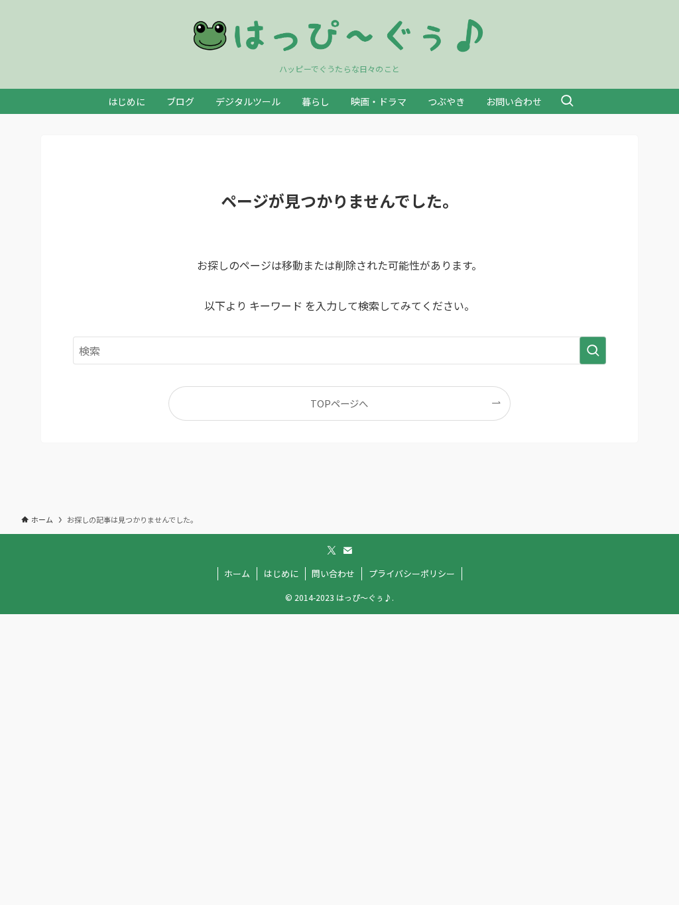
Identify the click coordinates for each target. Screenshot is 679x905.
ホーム (237, 573)
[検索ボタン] (567, 101)
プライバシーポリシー (412, 573)
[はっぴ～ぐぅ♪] (339, 35)
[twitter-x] (332, 551)
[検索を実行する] (593, 350)
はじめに (281, 573)
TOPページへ (339, 403)
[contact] (347, 551)
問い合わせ (333, 573)
